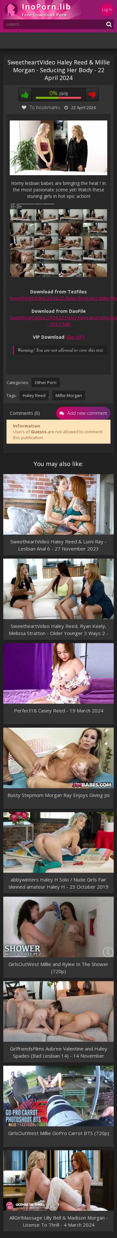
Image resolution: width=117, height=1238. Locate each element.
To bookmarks (45, 107)
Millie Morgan (69, 395)
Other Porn (46, 382)
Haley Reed (34, 395)
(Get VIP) (75, 337)
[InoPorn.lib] (42, 9)
